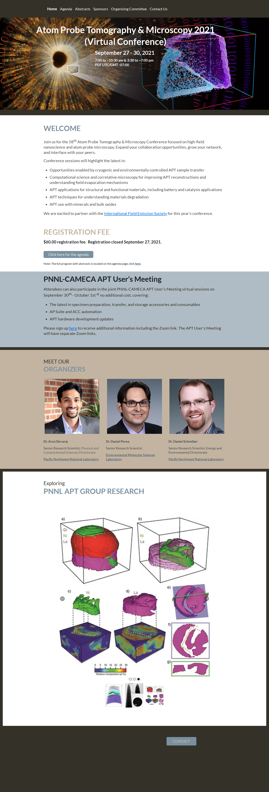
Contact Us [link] (158, 9)
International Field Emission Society (135, 213)
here (73, 328)
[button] (62, 620)
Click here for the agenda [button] (68, 254)
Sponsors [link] (100, 9)
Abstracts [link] (82, 9)
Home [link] (52, 9)
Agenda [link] (66, 9)
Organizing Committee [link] (129, 9)
